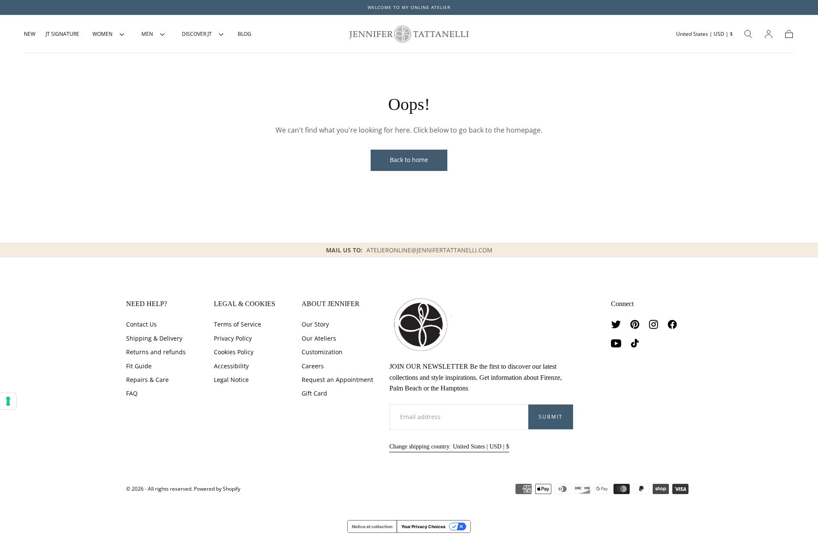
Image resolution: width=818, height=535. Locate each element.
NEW (29, 34)
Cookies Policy (233, 352)
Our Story (315, 324)
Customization (322, 352)
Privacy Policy (233, 338)
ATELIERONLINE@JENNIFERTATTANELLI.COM (429, 250)
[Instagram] (653, 324)
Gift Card (314, 393)
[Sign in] (768, 34)
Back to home (409, 160)
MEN (147, 34)
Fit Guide (139, 366)
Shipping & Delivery (154, 338)
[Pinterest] (634, 324)
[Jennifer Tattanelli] (420, 324)
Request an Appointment (337, 380)
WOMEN (102, 34)
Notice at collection (372, 526)
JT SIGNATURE (62, 34)
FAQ (132, 393)
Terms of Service (237, 324)
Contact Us (141, 324)
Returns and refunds (156, 352)
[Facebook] (672, 324)
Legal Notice (231, 380)
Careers (313, 366)
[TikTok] (634, 343)
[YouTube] (616, 343)
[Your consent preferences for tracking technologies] (8, 401)
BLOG (244, 34)
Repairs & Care (147, 380)
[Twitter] (616, 324)
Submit (551, 416)
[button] (704, 34)
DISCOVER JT (197, 34)
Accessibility (231, 366)
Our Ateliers (319, 338)
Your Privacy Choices (423, 526)
